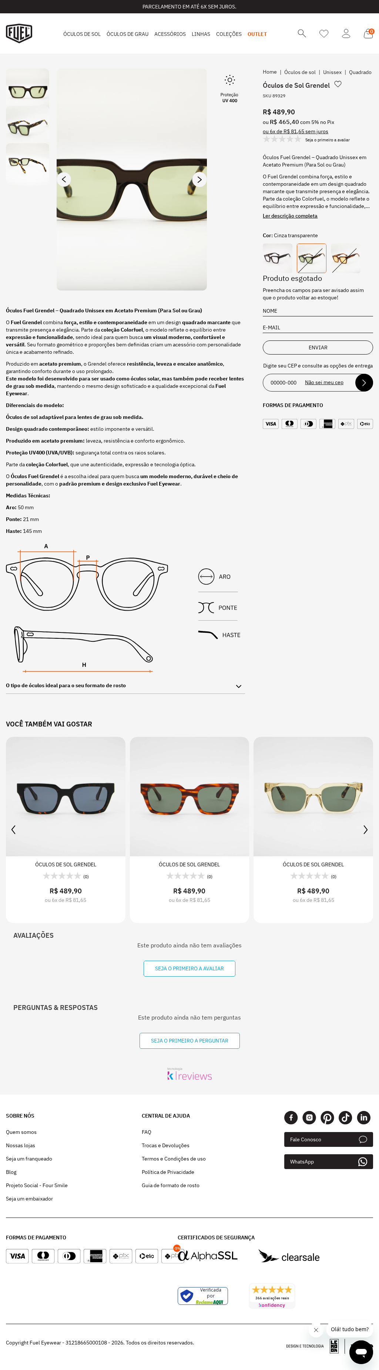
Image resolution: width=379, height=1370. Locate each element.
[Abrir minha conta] (346, 33)
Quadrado (360, 72)
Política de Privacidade (168, 1172)
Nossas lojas (20, 1145)
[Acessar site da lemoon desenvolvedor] (315, 1346)
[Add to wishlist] (338, 84)
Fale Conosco (305, 1139)
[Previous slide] (64, 179)
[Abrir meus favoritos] (324, 34)
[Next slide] (199, 179)
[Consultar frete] (364, 383)
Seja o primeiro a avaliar (189, 968)
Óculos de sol (82, 34)
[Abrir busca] (302, 33)
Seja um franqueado (29, 1158)
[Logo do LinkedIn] (363, 1118)
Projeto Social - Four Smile (37, 1185)
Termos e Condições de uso (174, 1158)
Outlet (257, 34)
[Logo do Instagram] (309, 1118)
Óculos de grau (127, 34)
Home (270, 71)
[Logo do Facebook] (291, 1118)
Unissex (332, 72)
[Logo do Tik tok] (345, 1118)
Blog (11, 1172)
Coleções (229, 34)
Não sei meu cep (324, 382)
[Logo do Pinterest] (327, 1118)
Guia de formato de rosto (170, 1185)
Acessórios (170, 34)
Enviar (318, 347)
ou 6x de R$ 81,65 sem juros (295, 131)
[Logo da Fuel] (19, 33)
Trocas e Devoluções (166, 1145)
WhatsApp (302, 1161)
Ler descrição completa (290, 215)
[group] (132, 179)
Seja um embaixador (29, 1198)
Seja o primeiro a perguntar (189, 1040)
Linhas (201, 34)
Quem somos (21, 1132)
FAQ (146, 1132)
